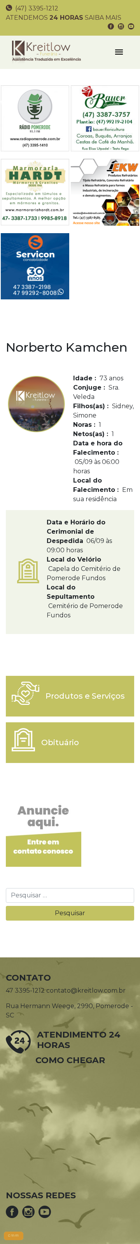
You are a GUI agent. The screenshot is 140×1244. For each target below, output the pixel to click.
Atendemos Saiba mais (63, 17)
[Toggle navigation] (119, 52)
